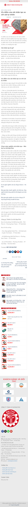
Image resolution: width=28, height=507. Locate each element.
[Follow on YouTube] (11, 431)
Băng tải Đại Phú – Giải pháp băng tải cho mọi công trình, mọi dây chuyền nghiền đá (15, 290)
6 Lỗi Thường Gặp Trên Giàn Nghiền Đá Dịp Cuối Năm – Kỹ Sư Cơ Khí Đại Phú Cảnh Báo (16, 284)
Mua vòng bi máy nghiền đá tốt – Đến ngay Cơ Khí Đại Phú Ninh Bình (16, 278)
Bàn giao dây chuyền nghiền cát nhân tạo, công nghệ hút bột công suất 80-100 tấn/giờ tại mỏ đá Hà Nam (13, 192)
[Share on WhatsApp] (7, 252)
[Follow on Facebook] (2, 431)
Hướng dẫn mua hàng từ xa (8, 467)
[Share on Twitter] (12, 252)
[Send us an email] (5, 431)
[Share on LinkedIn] (20, 252)
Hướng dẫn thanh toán (7, 469)
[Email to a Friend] (15, 252)
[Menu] (2, 5)
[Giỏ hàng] (26, 5)
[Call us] (8, 431)
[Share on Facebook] (10, 252)
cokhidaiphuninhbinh (12, 460)
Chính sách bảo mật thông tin (9, 471)
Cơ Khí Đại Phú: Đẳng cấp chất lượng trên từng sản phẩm (7, 264)
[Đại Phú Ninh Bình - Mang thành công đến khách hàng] (13, 5)
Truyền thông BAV (15, 505)
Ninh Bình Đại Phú (17, 17)
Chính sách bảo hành (7, 473)
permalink (5, 258)
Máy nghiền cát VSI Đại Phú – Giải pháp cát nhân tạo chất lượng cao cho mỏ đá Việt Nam (15, 302)
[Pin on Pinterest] (18, 252)
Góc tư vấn (4, 10)
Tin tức (9, 10)
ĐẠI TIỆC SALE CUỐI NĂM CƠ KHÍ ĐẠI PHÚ (16, 296)
